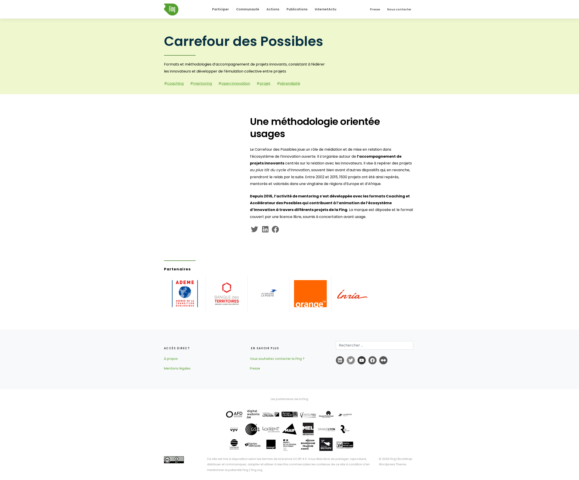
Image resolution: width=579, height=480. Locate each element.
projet (265, 83)
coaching (175, 83)
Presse (375, 9)
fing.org (256, 470)
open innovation (235, 83)
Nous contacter (399, 9)
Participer (220, 9)
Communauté (247, 9)
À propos (171, 358)
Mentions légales (177, 368)
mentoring (202, 83)
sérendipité (290, 83)
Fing (393, 459)
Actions (272, 9)
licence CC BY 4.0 (294, 459)
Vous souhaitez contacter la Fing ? (277, 358)
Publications (297, 9)
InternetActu (325, 9)
